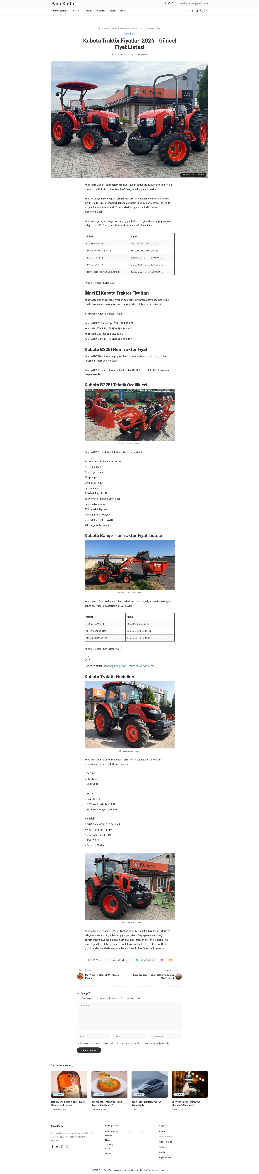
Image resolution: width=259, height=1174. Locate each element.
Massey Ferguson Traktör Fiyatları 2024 (129, 666)
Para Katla (62, 3)
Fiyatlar (129, 34)
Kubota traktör (93, 930)
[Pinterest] (162, 960)
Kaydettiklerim (165, 1157)
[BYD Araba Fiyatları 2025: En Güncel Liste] (150, 1084)
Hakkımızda (164, 1147)
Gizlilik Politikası (165, 1142)
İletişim (162, 1152)
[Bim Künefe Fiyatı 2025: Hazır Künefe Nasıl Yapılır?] (109, 1084)
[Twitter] (168, 3)
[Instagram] (172, 3)
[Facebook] (165, 3)
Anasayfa (163, 1131)
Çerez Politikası (165, 1137)
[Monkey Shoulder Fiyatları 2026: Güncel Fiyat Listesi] (69, 1084)
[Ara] (205, 11)
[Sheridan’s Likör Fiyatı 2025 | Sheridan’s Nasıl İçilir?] (190, 1084)
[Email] (170, 960)
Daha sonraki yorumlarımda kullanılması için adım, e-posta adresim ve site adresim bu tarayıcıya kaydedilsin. (124, 1043)
